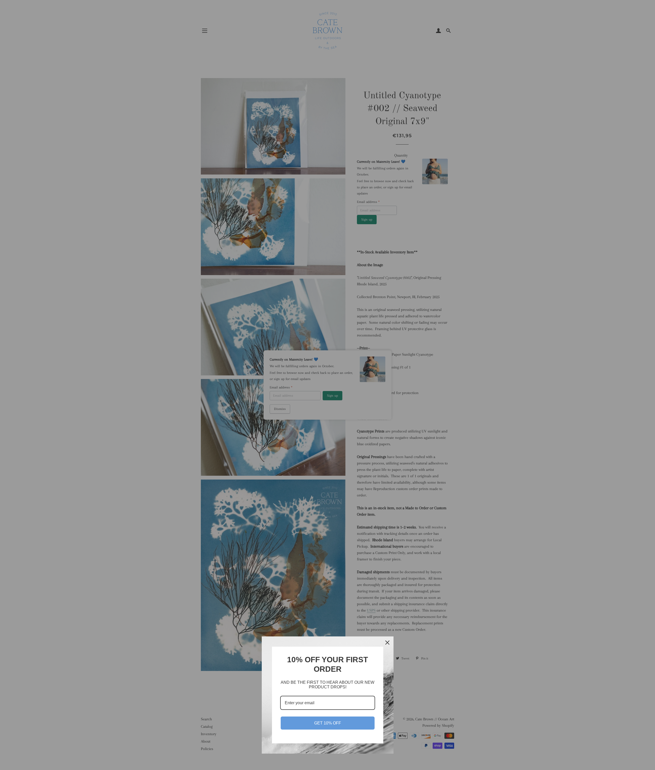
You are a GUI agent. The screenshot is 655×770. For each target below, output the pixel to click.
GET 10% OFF (327, 723)
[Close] (387, 642)
